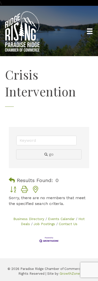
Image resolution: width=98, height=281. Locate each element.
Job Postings (44, 224)
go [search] (51, 154)
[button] (12, 180)
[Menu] (89, 31)
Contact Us (68, 224)
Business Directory (28, 219)
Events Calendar (61, 219)
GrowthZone (70, 273)
